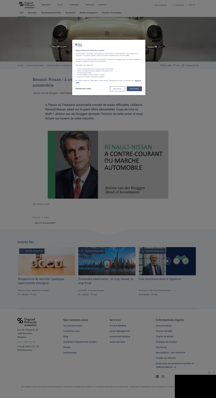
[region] (108, 67)
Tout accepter (134, 88)
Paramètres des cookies (83, 88)
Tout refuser (118, 88)
